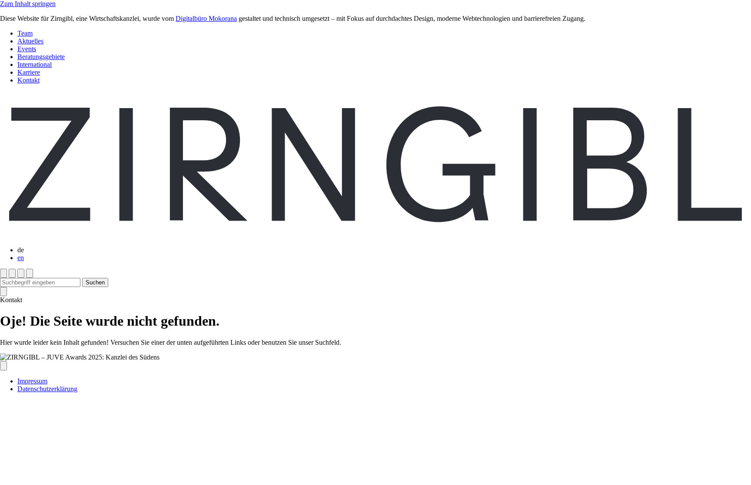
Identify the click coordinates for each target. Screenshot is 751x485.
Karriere (28, 72)
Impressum (32, 381)
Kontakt (28, 80)
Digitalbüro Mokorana (206, 18)
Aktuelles (30, 41)
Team (25, 33)
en (20, 257)
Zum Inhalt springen (28, 3)
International (34, 64)
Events (26, 49)
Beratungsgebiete (41, 56)
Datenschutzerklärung (47, 389)
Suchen (95, 282)
